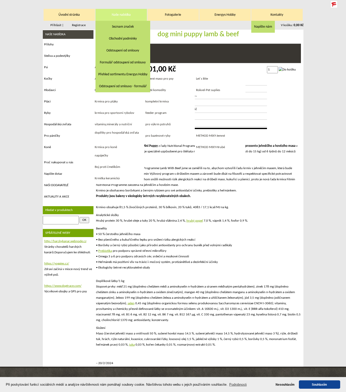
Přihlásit (55, 25)
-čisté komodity (155, 90)
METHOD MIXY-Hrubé (210, 147)
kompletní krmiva (157, 101)
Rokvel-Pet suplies (208, 90)
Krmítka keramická (107, 178)
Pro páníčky (52, 135)
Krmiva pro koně (106, 147)
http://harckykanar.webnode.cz (65, 241)
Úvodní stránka (69, 15)
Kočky (48, 78)
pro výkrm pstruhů (158, 124)
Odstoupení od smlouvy (122, 50)
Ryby (47, 113)
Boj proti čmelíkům (107, 167)
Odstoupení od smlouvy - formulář (123, 86)
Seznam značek (123, 27)
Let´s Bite (202, 78)
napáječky (101, 155)
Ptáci (47, 101)
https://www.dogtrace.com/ (63, 286)
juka (132, 344)
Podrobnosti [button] (238, 384)
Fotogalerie (173, 15)
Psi (46, 67)
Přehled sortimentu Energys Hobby (122, 74)
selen (131, 303)
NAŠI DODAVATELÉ (56, 185)
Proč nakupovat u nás (58, 162)
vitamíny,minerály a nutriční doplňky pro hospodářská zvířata (117, 128)
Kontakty (277, 15)
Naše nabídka (121, 15)
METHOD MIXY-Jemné (210, 135)
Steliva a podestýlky (57, 56)
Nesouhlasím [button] (285, 384)
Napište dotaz (53, 173)
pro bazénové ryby (157, 135)
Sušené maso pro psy (159, 78)
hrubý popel (194, 220)
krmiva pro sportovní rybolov (114, 113)
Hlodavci (50, 90)
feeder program (155, 113)
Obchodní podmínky (123, 39)
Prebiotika (105, 251)
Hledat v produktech (59, 210)
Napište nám (263, 27)
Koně (47, 147)
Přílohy (49, 44)
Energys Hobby (225, 15)
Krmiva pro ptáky (106, 101)
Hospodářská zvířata (57, 124)
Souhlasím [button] (319, 384)
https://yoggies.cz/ (56, 263)
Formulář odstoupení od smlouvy (123, 62)
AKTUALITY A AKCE (56, 196)
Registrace (79, 25)
